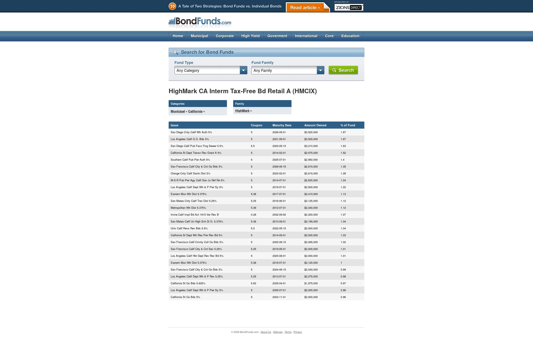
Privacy (298, 332)
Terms (288, 332)
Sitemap (278, 332)
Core (329, 35)
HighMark (242, 110)
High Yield (250, 35)
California (195, 111)
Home (178, 35)
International (306, 35)
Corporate (225, 35)
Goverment (277, 35)
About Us (266, 332)
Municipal (199, 35)
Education (350, 35)
